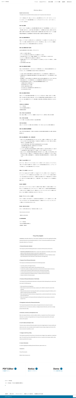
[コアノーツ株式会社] (6, 1)
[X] (5, 387)
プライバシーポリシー (19, 393)
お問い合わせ (12, 393)
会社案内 (63, 1)
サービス (36, 1)
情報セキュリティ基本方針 (28, 393)
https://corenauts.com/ (26, 355)
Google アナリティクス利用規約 (50, 178)
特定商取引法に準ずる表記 (39, 393)
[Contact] (6, 387)
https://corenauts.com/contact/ (25, 212)
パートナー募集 (57, 1)
